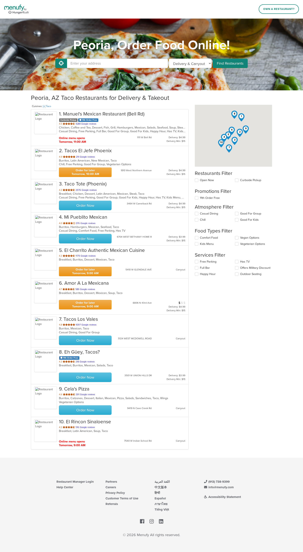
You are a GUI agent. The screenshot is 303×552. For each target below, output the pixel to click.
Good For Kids (249, 220)
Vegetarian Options (252, 244)
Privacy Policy (115, 493)
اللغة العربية (162, 482)
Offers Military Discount (255, 268)
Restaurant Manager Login (75, 482)
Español (160, 498)
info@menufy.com (221, 487)
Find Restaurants (230, 63)
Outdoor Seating (250, 274)
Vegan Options (249, 237)
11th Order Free (210, 198)
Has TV (245, 261)
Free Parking (208, 261)
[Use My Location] (61, 63)
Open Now (207, 180)
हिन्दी (157, 493)
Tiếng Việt (162, 509)
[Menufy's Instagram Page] (151, 521)
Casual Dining (209, 213)
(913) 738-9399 (219, 482)
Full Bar (205, 268)
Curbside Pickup (250, 180)
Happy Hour (208, 274)
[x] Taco (47, 106)
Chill (203, 220)
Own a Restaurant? (279, 9)
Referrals (112, 504)
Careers (111, 487)
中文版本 (161, 487)
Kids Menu (207, 244)
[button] (241, 117)
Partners (111, 482)
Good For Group (250, 213)
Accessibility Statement (224, 497)
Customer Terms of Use (122, 498)
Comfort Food (209, 237)
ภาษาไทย (161, 504)
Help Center (64, 487)
